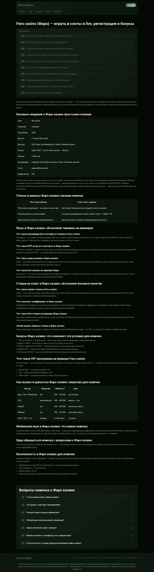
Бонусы (81, 558)
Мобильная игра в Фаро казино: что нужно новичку (48, 80)
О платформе (105, 558)
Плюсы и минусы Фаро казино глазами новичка (47, 42)
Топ (48, 11)
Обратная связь (132, 558)
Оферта (114, 558)
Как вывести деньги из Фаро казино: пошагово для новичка (52, 74)
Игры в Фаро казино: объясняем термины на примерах (50, 49)
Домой (22, 11)
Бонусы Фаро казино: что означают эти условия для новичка (52, 61)
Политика (121, 558)
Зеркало (131, 5)
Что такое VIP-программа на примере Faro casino (47, 68)
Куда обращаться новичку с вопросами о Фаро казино (50, 87)
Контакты (57, 11)
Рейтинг (87, 558)
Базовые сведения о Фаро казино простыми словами (49, 36)
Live (30, 11)
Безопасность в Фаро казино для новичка (44, 93)
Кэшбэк (39, 11)
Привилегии (96, 558)
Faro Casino (25, 5)
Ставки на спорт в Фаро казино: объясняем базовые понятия (52, 55)
